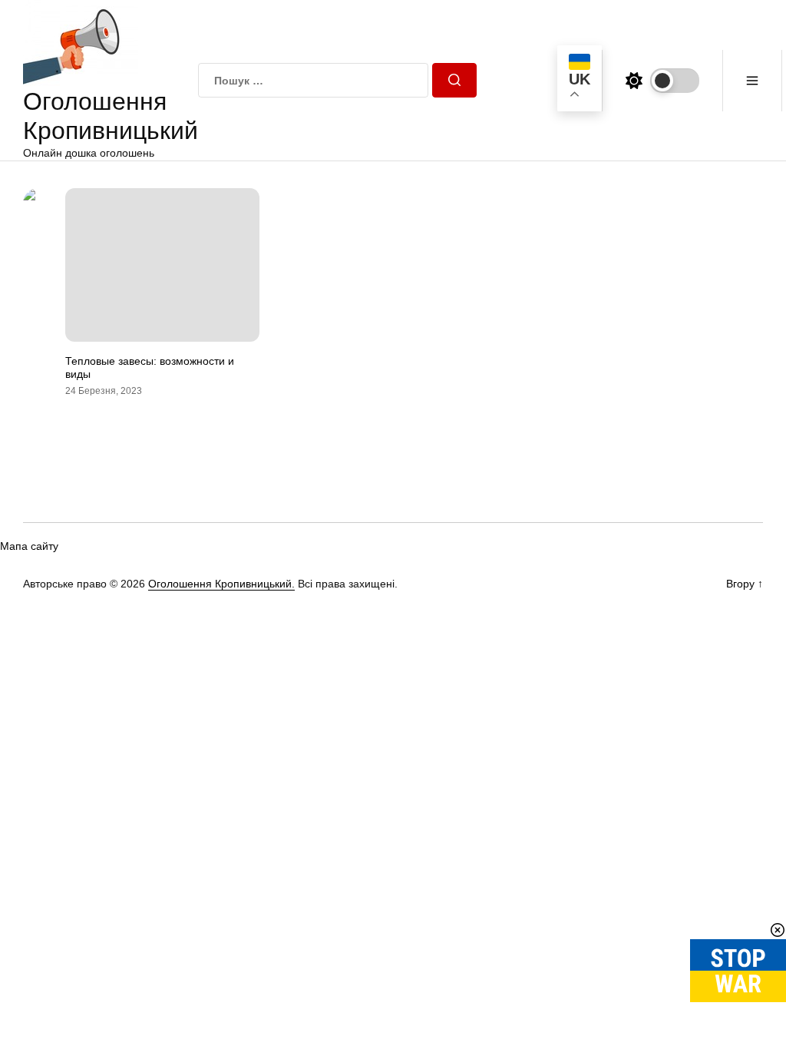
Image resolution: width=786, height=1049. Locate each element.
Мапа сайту (29, 546)
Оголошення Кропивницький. (221, 583)
